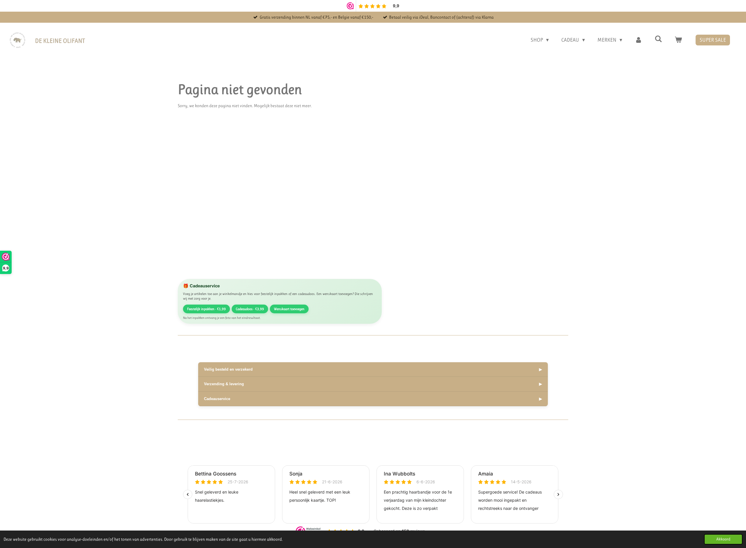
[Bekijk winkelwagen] (678, 40)
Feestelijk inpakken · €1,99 (206, 309)
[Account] (638, 40)
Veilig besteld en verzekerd (373, 369)
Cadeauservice (373, 399)
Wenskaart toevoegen (289, 309)
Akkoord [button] (723, 539)
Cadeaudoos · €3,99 (250, 309)
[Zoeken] (658, 39)
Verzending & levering (373, 384)
